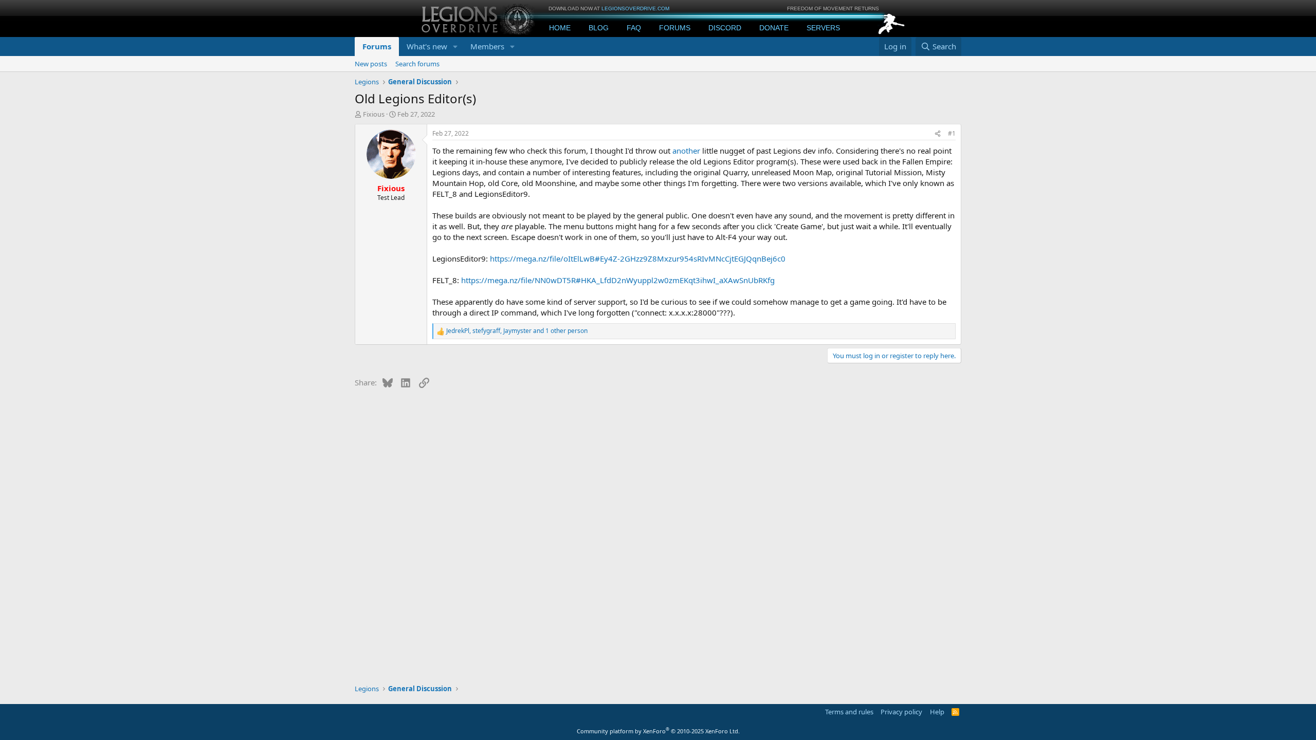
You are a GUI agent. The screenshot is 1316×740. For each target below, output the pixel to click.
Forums (674, 28)
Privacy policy (901, 711)
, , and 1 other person (517, 331)
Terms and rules (849, 711)
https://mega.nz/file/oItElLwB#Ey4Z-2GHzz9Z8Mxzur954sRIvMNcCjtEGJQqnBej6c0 (637, 258)
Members (487, 46)
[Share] (937, 134)
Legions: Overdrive (479, 18)
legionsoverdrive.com (635, 8)
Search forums (417, 63)
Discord (724, 28)
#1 (952, 133)
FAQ (634, 28)
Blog (599, 28)
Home (560, 28)
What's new (427, 46)
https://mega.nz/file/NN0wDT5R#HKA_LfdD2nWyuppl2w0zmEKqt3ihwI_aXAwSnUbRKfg (618, 280)
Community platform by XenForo (658, 731)
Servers (823, 28)
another (687, 150)
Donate (774, 28)
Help (937, 711)
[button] (455, 46)
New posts (371, 63)
